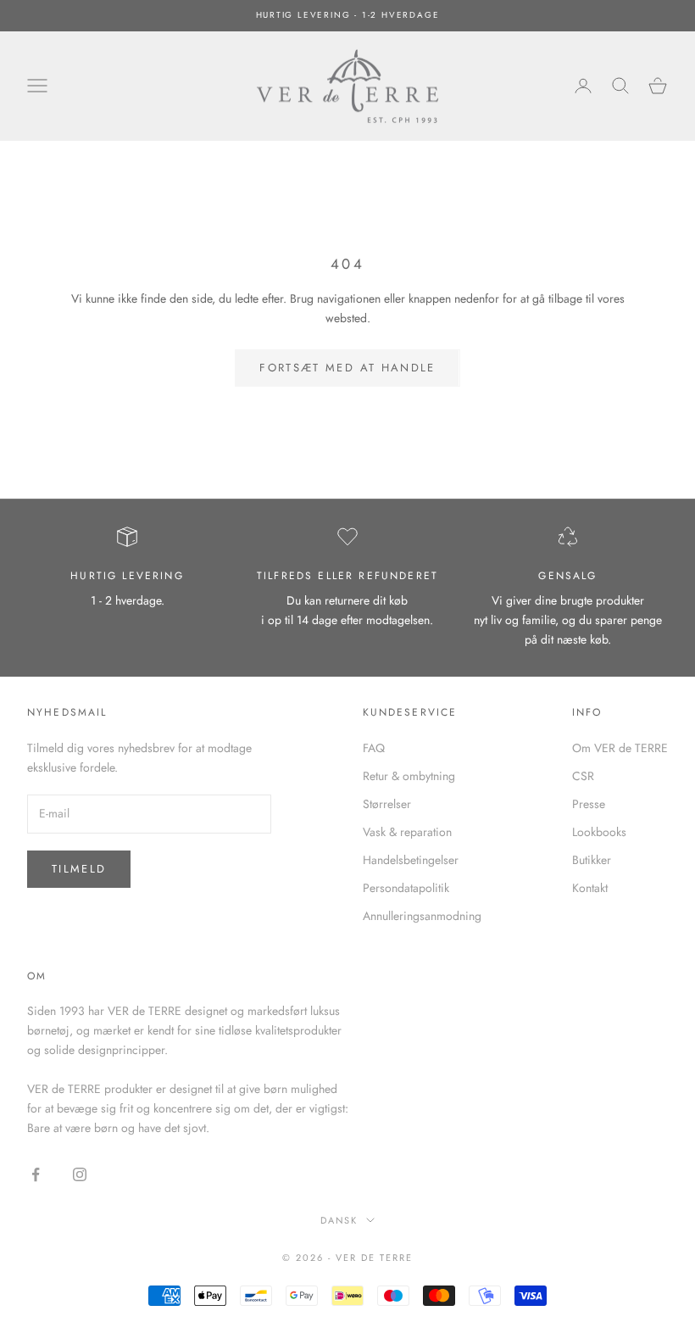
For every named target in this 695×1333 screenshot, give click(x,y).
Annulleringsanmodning (422, 915)
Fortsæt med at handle (347, 368)
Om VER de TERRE (620, 747)
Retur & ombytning (409, 775)
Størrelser (387, 803)
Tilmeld (79, 869)
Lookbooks (599, 831)
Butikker (591, 859)
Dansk (339, 1220)
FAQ (374, 747)
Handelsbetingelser (411, 859)
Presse (588, 803)
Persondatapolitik (406, 887)
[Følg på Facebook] (35, 1174)
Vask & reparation (407, 831)
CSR (583, 775)
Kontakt (590, 887)
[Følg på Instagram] (79, 1174)
